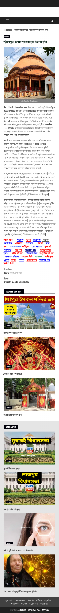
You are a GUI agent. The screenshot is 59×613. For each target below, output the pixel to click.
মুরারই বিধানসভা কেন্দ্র (29, 448)
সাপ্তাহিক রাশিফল (47, 253)
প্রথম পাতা (9, 600)
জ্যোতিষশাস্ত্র (45, 249)
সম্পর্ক (21, 260)
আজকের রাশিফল (12, 256)
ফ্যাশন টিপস (9, 263)
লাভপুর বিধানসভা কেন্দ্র (29, 488)
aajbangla (8, 29)
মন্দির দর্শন (6, 36)
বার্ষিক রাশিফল (18, 253)
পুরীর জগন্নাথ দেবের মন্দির (13, 271)
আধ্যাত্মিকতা (48, 600)
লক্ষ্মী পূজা (49, 256)
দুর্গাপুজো (7, 249)
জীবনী (28, 239)
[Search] (52, 21)
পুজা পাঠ (47, 246)
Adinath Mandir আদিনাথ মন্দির (16, 280)
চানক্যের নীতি (27, 256)
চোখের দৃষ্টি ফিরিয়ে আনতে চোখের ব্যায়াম (29, 529)
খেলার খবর (30, 600)
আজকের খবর (20, 600)
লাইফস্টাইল (33, 603)
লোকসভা (18, 243)
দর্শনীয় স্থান (14, 603)
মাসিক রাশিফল (31, 253)
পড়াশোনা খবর (44, 260)
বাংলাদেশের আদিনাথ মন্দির (29, 394)
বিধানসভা (29, 243)
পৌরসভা (40, 243)
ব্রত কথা (18, 249)
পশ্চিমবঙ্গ (20, 239)
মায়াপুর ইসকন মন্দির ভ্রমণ (29, 312)
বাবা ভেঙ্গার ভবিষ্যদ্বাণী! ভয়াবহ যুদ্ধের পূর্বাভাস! (29, 570)
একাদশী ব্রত (31, 260)
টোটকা (6, 260)
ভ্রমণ (6, 253)
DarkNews (32, 610)
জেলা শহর (8, 243)
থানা (5, 246)
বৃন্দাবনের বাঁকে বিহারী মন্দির (29, 353)
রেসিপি (13, 260)
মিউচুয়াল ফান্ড (30, 249)
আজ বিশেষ (44, 603)
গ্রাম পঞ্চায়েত (15, 246)
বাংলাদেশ (38, 256)
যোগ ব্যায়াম (37, 246)
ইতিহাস (8, 584)
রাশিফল (39, 600)
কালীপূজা (26, 246)
